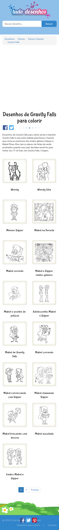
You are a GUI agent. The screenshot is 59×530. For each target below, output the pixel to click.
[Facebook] (23, 521)
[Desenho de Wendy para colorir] (14, 172)
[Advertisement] (29, 78)
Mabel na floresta (44, 230)
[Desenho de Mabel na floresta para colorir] (44, 213)
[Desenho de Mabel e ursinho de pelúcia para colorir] (14, 295)
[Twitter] (29, 521)
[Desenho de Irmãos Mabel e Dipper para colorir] (14, 457)
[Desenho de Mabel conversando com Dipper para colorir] (14, 376)
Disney (21, 39)
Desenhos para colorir (28, 525)
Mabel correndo (44, 352)
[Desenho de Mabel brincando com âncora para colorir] (14, 417)
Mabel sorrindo (14, 271)
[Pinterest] (34, 521)
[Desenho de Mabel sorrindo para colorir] (14, 254)
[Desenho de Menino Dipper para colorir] (14, 213)
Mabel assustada (44, 433)
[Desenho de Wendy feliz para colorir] (44, 172)
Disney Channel (36, 39)
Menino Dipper (14, 230)
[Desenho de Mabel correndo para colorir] (44, 335)
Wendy (15, 189)
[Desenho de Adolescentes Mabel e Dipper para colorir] (44, 295)
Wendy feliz (44, 189)
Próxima (35, 489)
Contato (52, 525)
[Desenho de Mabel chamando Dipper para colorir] (44, 376)
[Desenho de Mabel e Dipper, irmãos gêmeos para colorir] (44, 254)
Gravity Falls (14, 42)
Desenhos (10, 39)
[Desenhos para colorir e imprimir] (29, 10)
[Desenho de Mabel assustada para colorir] (44, 417)
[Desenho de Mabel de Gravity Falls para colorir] (14, 335)
